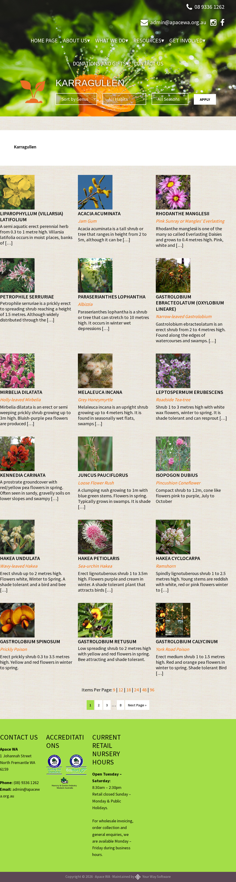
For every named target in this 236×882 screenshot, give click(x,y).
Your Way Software (156, 876)
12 (120, 690)
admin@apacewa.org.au (178, 22)
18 (128, 690)
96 (152, 690)
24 (136, 690)
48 (144, 690)
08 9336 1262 (209, 6)
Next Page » (137, 706)
